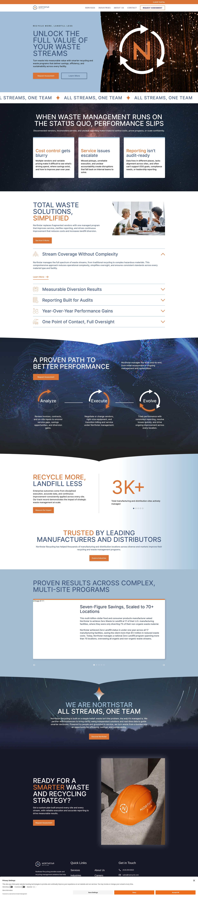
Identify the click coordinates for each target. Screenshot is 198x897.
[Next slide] (163, 665)
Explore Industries (99, 558)
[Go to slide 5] (142, 508)
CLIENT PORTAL (159, 2)
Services (75, 870)
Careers (99, 875)
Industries (76, 875)
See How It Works (42, 240)
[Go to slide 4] (140, 508)
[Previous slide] (34, 665)
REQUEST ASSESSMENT (152, 8)
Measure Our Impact (43, 510)
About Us (100, 870)
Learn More (74, 76)
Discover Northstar (99, 737)
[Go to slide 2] (136, 508)
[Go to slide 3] (138, 508)
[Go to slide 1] (133, 508)
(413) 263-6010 (128, 870)
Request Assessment (46, 76)
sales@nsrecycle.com (131, 875)
